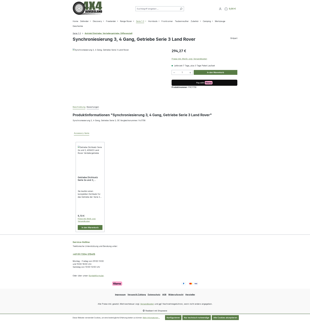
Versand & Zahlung (137, 294)
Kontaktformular (96, 275)
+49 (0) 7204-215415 (84, 254)
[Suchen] (181, 8)
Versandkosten (147, 304)
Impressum (120, 294)
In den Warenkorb (215, 72)
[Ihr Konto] (220, 8)
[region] (119, 74)
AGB (164, 294)
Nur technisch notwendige (196, 317)
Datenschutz (154, 294)
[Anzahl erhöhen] (190, 72)
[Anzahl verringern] (174, 72)
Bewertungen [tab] (93, 107)
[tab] (79, 107)
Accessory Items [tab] (81, 133)
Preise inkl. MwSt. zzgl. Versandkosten (189, 59)
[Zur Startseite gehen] (87, 8)
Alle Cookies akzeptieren (225, 317)
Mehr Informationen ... (151, 318)
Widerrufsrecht (175, 294)
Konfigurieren (173, 317)
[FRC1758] (120, 74)
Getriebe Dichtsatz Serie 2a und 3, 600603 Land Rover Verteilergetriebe (88, 178)
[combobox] (157, 8)
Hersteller (190, 294)
